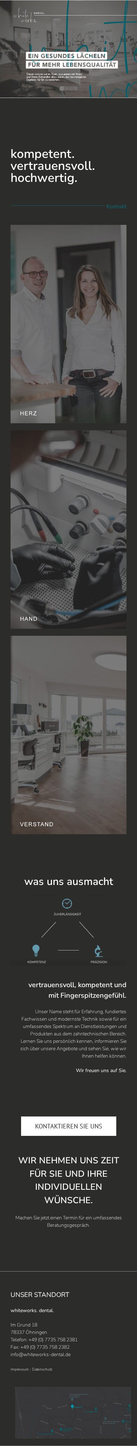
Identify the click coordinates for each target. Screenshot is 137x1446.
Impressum (20, 1369)
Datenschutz (42, 1369)
